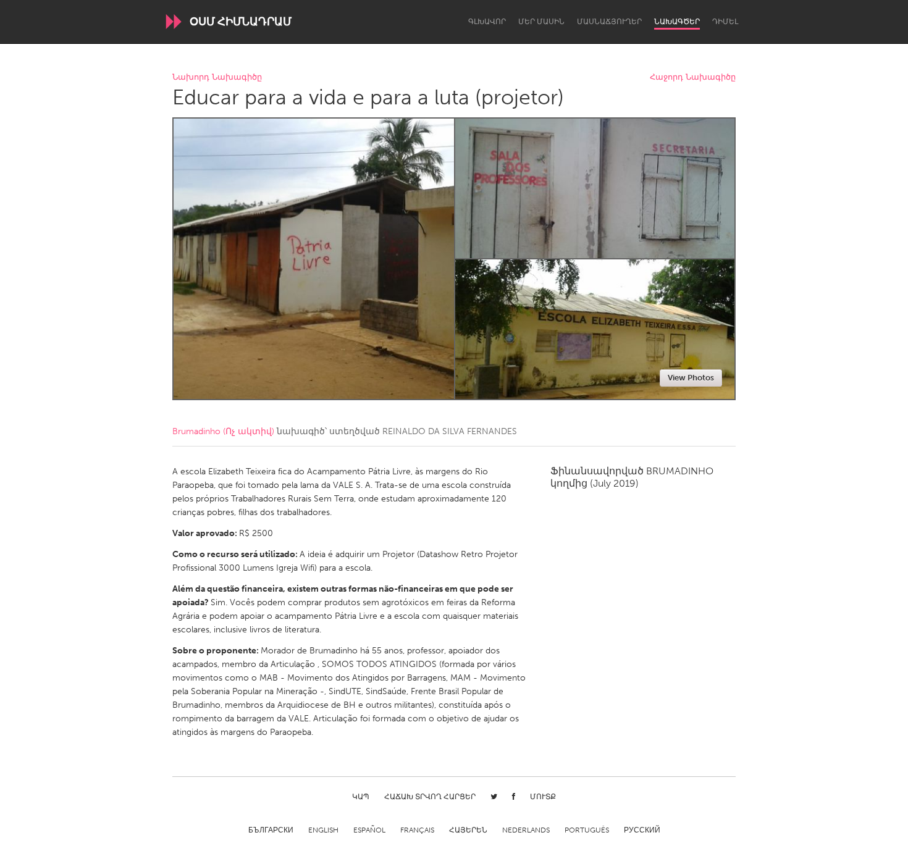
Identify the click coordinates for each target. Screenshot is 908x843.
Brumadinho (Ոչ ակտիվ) (223, 431)
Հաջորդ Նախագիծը (693, 77)
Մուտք (543, 796)
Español (369, 830)
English (323, 830)
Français (417, 830)
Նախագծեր (677, 21)
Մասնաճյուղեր (609, 21)
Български (270, 830)
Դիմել (725, 21)
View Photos (691, 377)
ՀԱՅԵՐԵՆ (468, 830)
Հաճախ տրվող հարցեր (430, 796)
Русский (642, 830)
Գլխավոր (487, 21)
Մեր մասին (541, 21)
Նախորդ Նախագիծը (217, 77)
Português (587, 830)
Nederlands (526, 830)
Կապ (360, 796)
